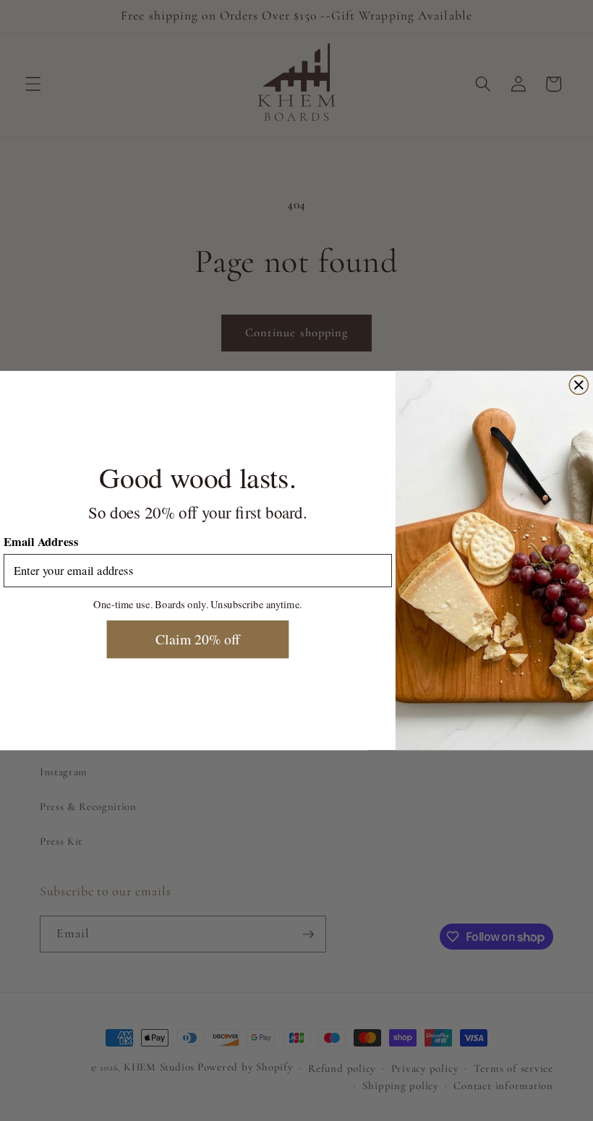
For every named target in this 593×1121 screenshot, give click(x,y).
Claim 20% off (197, 639)
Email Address (41, 541)
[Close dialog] (578, 384)
